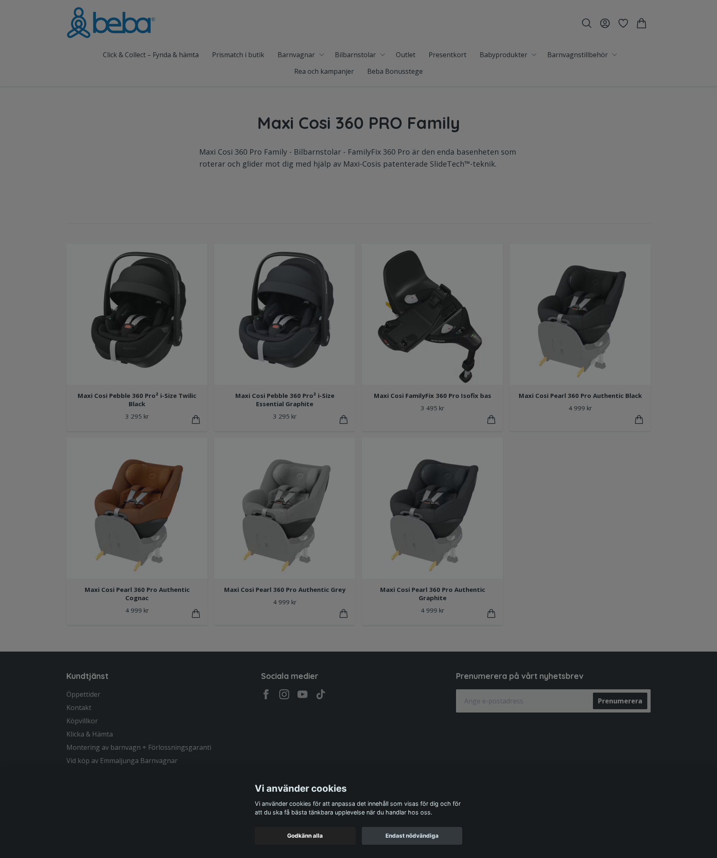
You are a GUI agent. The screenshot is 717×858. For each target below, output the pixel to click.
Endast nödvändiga (412, 835)
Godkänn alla (305, 835)
